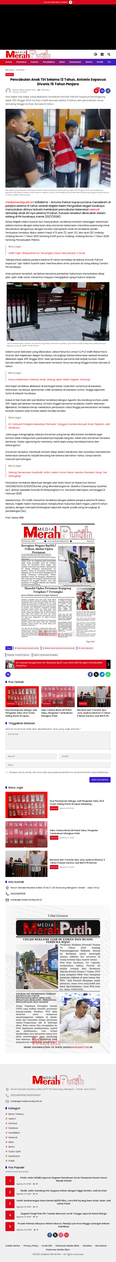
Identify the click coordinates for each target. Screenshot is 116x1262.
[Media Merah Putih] (28, 54)
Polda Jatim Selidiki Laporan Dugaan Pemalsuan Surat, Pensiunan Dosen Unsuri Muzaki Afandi (63, 1179)
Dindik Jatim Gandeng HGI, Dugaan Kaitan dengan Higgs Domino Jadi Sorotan (64, 1190)
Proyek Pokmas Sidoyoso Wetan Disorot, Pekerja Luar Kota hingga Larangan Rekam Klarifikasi (64, 1225)
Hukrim (12, 1118)
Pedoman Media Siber (67, 1245)
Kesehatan (14, 1156)
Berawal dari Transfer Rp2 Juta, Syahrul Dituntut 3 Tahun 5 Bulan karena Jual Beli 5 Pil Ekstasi (93, 713)
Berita (12, 1146)
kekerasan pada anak (28, 648)
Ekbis (11, 1142)
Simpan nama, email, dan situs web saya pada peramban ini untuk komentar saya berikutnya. (59, 772)
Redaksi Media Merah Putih (24, 90)
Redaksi (87, 1245)
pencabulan (87, 648)
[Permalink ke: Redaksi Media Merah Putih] (8, 91)
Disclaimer (101, 1245)
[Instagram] (60, 1235)
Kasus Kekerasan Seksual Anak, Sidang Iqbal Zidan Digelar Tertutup (49, 379)
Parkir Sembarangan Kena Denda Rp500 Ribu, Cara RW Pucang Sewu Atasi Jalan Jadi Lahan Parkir (64, 1202)
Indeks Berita (13, 1245)
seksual (94, 209)
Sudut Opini (15, 1151)
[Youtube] (66, 1235)
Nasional (13, 1137)
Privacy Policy (31, 1245)
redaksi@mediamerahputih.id (26, 899)
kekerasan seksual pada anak (60, 648)
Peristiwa (13, 1128)
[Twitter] (96, 674)
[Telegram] (102, 674)
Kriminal (9, 74)
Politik (11, 1160)
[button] (95, 54)
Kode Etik (47, 1245)
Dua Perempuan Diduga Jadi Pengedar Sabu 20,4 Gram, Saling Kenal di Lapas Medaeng (21, 713)
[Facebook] (90, 674)
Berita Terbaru (16, 1114)
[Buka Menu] (102, 54)
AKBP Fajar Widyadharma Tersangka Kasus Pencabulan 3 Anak (46, 253)
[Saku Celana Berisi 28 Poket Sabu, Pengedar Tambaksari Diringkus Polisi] (58, 696)
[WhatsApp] (108, 674)
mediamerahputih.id (19, 202)
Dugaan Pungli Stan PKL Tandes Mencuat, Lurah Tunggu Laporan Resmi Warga (64, 1213)
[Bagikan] (108, 90)
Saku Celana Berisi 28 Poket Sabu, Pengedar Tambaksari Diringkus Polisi (56, 713)
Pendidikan (14, 1132)
